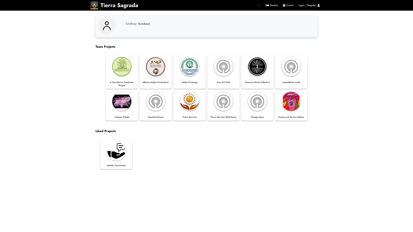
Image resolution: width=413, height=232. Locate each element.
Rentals (274, 5)
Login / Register (307, 5)
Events (290, 5)
